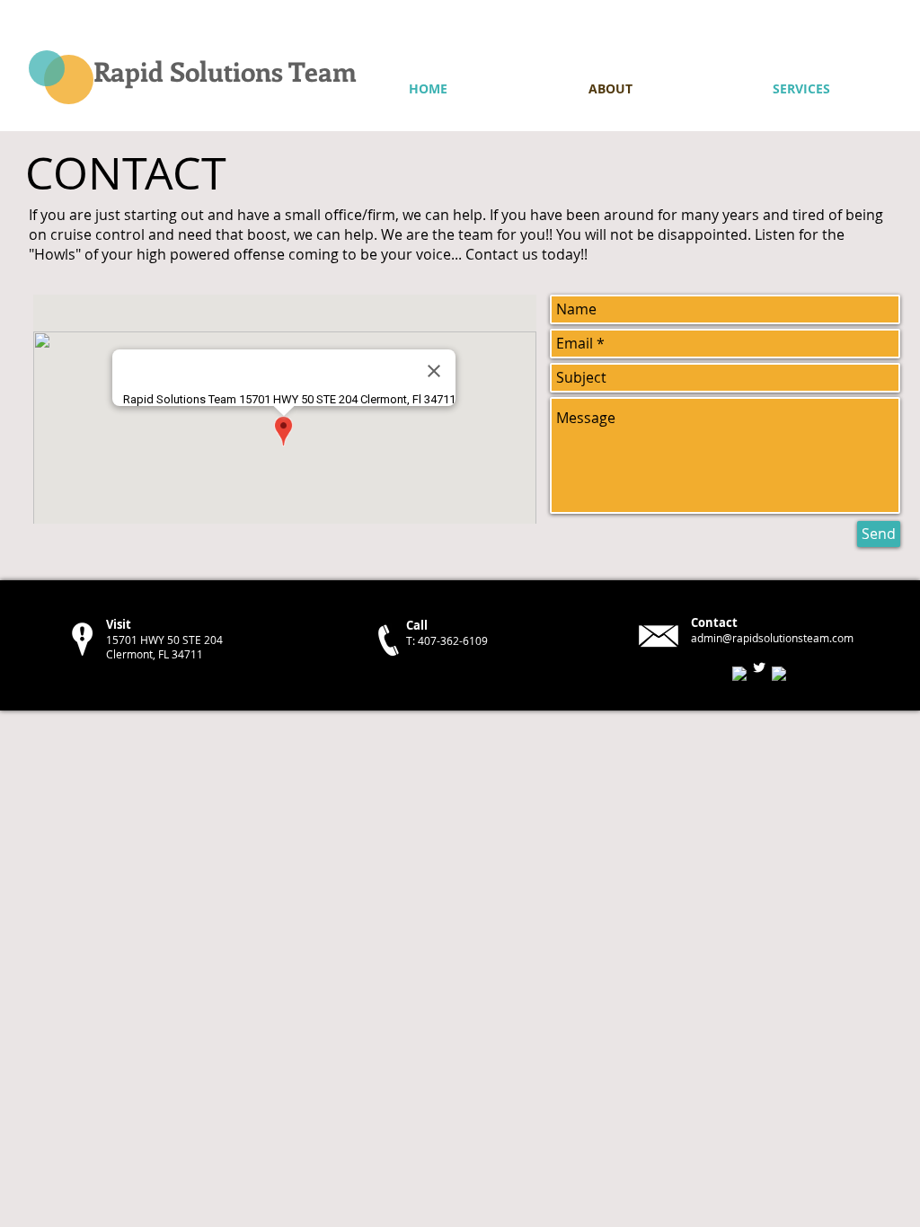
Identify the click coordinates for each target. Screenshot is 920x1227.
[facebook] (739, 673)
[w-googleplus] (779, 673)
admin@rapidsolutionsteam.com (772, 638)
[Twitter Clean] (759, 667)
